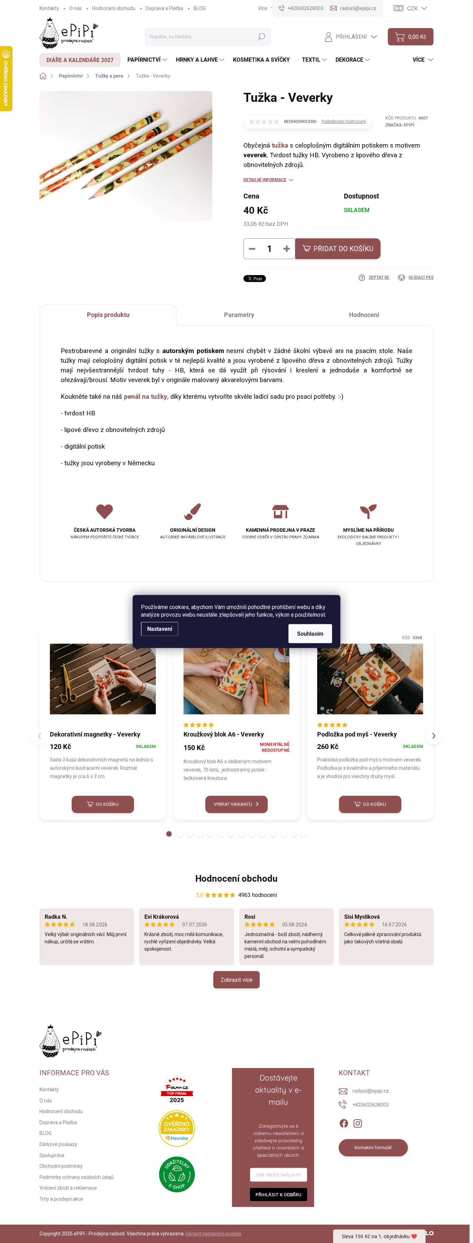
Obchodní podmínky (61, 1166)
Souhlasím (310, 634)
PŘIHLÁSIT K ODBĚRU (279, 1194)
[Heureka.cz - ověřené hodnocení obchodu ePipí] (177, 1128)
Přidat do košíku (343, 249)
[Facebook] (344, 1122)
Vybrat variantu (233, 804)
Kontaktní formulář (373, 1147)
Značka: (399, 125)
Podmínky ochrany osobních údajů (76, 1177)
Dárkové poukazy (58, 1144)
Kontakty (49, 8)
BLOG (200, 8)
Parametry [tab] (239, 314)
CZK (412, 8)
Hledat (261, 36)
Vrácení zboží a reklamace (68, 1188)
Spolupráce (51, 1155)
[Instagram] (357, 1122)
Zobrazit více (236, 980)
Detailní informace (264, 179)
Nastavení (159, 629)
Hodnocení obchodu (113, 8)
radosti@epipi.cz (370, 1091)
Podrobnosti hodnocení (344, 121)
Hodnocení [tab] (364, 314)
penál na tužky (145, 396)
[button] (169, 834)
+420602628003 (370, 1105)
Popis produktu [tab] (108, 314)
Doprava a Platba (164, 8)
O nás (75, 8)
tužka (280, 145)
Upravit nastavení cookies (213, 1233)
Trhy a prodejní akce (61, 1199)
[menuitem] (80, 60)
